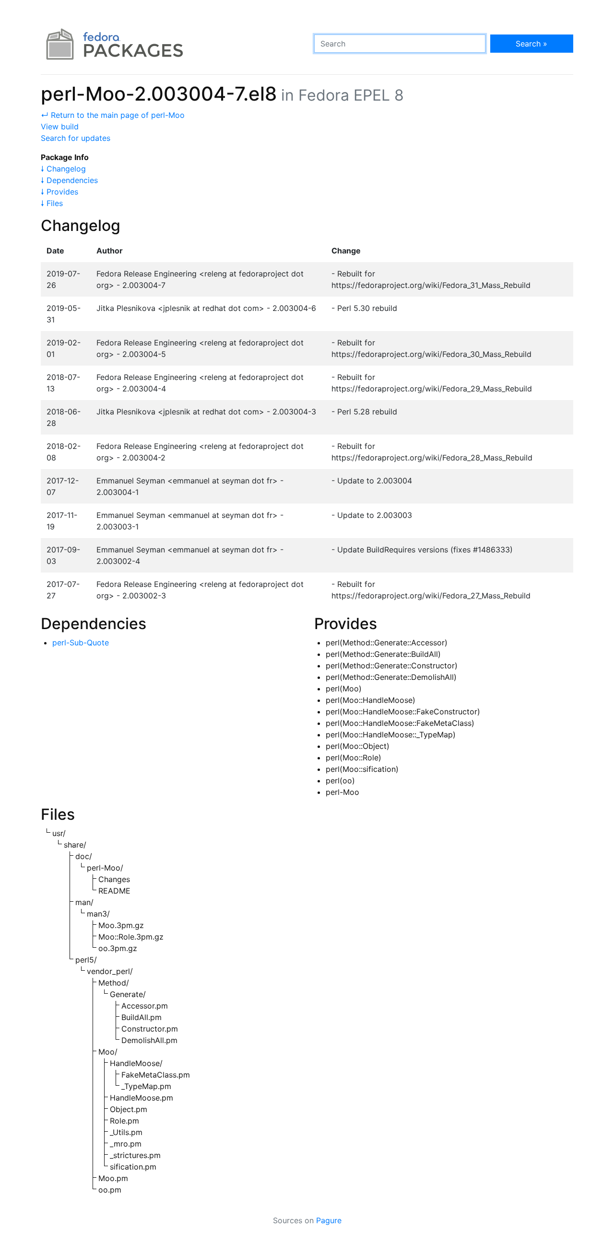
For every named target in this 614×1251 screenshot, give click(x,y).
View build (60, 126)
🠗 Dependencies (69, 180)
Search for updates (75, 138)
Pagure (329, 1220)
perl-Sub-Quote (80, 642)
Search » (531, 43)
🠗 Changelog (63, 168)
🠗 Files (52, 203)
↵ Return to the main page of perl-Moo (113, 115)
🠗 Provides (59, 191)
